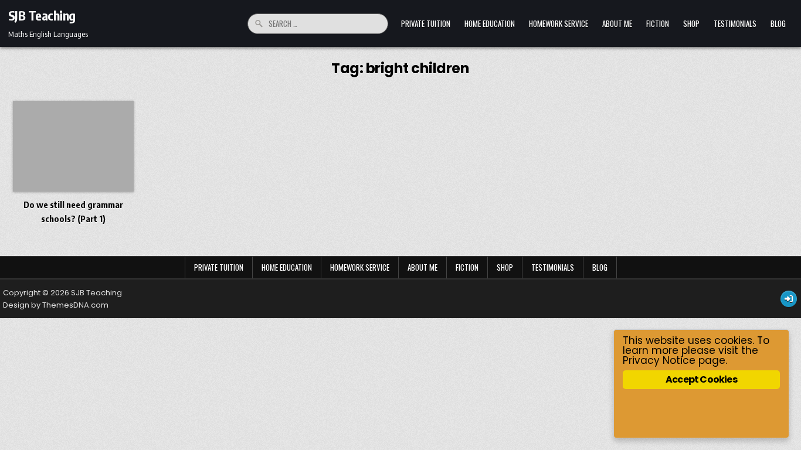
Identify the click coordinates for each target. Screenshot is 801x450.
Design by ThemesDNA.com (55, 305)
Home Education (489, 23)
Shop (691, 23)
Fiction (657, 23)
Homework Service (558, 23)
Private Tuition (425, 23)
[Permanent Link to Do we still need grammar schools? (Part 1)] (73, 146)
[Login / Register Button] (788, 299)
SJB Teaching (42, 15)
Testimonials (735, 23)
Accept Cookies (701, 379)
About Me (617, 23)
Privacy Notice (659, 360)
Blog (778, 23)
